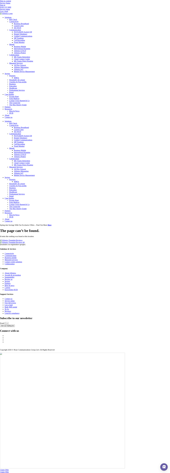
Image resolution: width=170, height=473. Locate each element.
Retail (11, 92)
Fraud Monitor (19, 42)
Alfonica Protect (20, 53)
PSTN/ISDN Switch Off (23, 32)
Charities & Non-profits (17, 82)
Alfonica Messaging (21, 67)
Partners (8, 107)
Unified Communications (23, 36)
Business (12, 84)
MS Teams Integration (22, 57)
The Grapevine (14, 103)
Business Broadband (21, 24)
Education (13, 86)
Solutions (8, 17)
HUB (11, 113)
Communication (15, 30)
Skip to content (5, 1)
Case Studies (9, 94)
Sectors (7, 74)
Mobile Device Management (24, 71)
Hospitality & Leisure (17, 80)
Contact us (8, 117)
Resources (8, 109)
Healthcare (13, 88)
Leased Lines (19, 26)
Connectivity (14, 22)
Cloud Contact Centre (22, 59)
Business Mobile (20, 47)
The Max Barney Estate (18, 105)
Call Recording (19, 40)
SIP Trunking (19, 38)
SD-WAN (17, 28)
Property (12, 76)
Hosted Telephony (20, 34)
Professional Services (17, 90)
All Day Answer (20, 65)
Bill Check (13, 19)
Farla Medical (14, 99)
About (7, 115)
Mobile (11, 44)
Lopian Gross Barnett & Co (19, 101)
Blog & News (14, 111)
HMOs (16, 78)
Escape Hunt (14, 96)
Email (2, 323)
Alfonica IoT (18, 69)
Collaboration (14, 55)
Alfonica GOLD (20, 51)
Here (49, 225)
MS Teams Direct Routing (23, 61)
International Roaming (22, 49)
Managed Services (16, 63)
